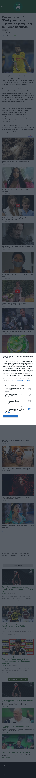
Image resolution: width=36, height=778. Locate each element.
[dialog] (18, 389)
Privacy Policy (27, 422)
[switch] (29, 389)
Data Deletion (8, 422)
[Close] (32, 356)
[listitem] (18, 385)
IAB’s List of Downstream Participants (20, 380)
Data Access (18, 422)
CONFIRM (11, 416)
